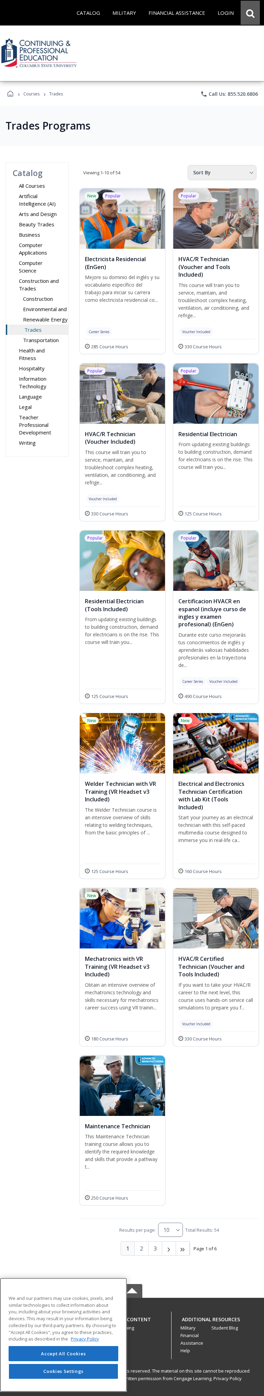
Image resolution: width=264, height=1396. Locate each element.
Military (188, 1328)
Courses (31, 94)
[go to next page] (169, 1248)
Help (185, 1350)
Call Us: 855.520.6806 (229, 94)
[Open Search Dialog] (250, 13)
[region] (63, 1335)
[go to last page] (183, 1248)
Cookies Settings (63, 1371)
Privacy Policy (227, 1378)
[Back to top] (132, 1323)
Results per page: (137, 1230)
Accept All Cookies (63, 1354)
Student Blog (224, 1328)
